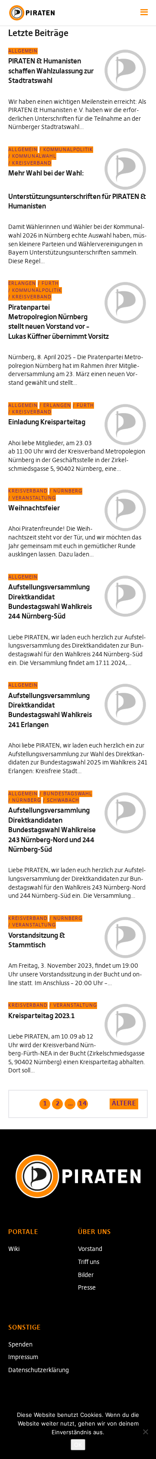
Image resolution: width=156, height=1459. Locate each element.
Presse (87, 1287)
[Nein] (145, 1431)
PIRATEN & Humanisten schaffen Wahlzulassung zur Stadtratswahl (51, 70)
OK (78, 1444)
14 (82, 1102)
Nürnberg (67, 491)
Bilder (86, 1275)
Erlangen (22, 283)
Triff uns (88, 1262)
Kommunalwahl (34, 156)
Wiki (14, 1249)
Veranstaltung (34, 498)
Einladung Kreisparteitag (46, 421)
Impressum (23, 1357)
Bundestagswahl (67, 794)
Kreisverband (32, 163)
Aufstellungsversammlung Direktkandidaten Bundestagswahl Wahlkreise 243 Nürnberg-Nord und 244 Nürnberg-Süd (52, 830)
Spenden (20, 1344)
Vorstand (90, 1249)
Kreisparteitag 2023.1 (41, 1015)
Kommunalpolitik (68, 149)
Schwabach (63, 800)
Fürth (50, 283)
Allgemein (23, 51)
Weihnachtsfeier (34, 507)
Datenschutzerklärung (38, 1370)
